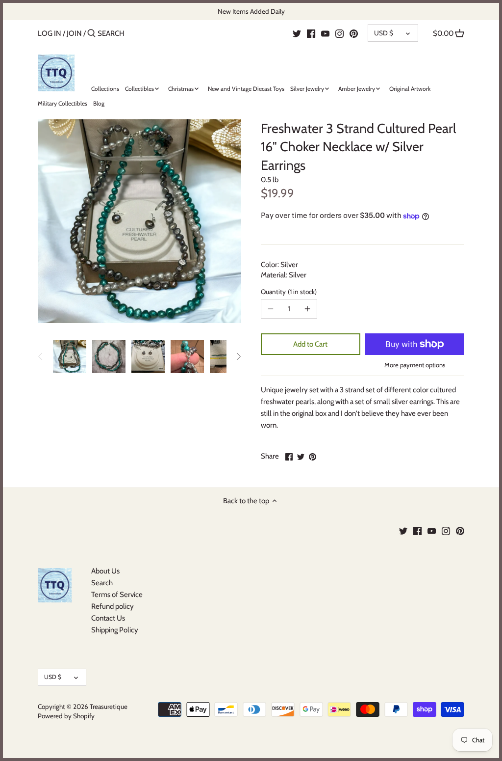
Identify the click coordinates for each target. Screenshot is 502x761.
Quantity (288, 292)
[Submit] (91, 34)
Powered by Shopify (66, 716)
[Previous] (40, 356)
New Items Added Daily (251, 11)
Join (74, 33)
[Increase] (307, 308)
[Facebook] (311, 33)
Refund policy (112, 606)
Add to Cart (310, 344)
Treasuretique (108, 706)
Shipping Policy (114, 629)
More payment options (414, 364)
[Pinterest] (354, 33)
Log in (49, 33)
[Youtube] (325, 33)
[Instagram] (339, 33)
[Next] (238, 356)
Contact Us (108, 618)
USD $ (383, 33)
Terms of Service (117, 594)
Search (102, 582)
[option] (69, 356)
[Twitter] (297, 33)
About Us (105, 571)
